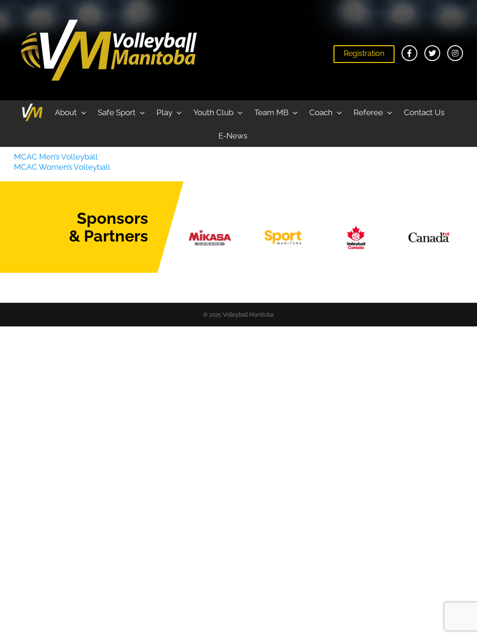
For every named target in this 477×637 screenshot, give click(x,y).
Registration (364, 53)
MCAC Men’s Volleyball (56, 156)
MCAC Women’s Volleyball (62, 167)
